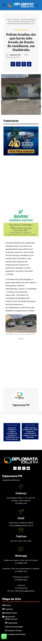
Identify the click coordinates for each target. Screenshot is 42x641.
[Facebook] (13, 64)
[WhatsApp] (29, 64)
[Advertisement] (21, 181)
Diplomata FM (15, 55)
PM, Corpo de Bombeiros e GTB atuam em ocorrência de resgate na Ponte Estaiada (30, 432)
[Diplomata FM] (21, 395)
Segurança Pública (28, 19)
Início (8, 19)
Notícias (16, 19)
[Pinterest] (23, 64)
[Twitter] (18, 64)
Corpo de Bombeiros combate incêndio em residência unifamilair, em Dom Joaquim (11, 433)
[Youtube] (28, 468)
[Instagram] (19, 468)
